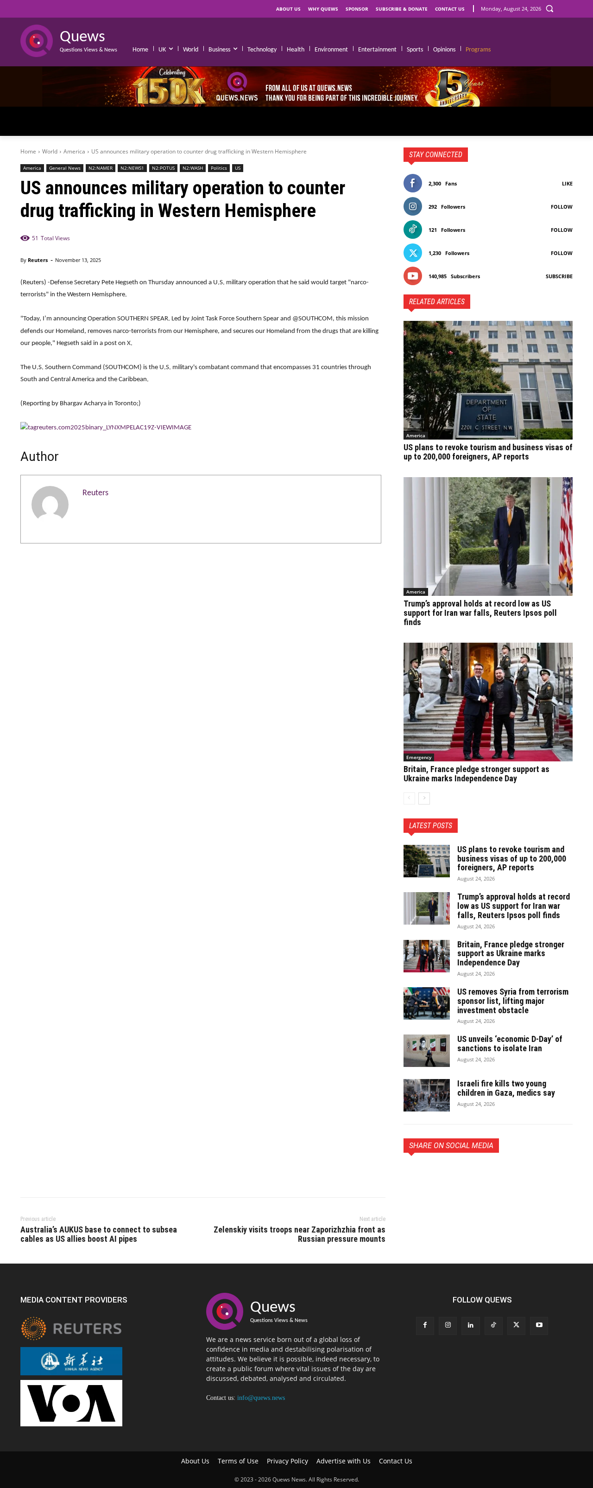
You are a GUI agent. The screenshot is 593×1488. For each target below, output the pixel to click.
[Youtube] (539, 1326)
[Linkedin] (470, 1326)
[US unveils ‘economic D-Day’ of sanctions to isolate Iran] (427, 1051)
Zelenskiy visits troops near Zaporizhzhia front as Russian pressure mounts (299, 1234)
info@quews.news (261, 1397)
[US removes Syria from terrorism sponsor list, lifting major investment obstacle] (427, 1003)
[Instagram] (448, 1326)
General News (65, 168)
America (74, 151)
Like (567, 183)
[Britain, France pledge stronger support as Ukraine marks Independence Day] (488, 702)
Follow (562, 206)
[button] (549, 8)
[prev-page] (409, 798)
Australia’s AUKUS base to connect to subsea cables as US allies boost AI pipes (98, 1234)
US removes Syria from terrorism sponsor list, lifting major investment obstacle (512, 1001)
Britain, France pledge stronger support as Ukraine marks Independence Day (476, 773)
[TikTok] (494, 1326)
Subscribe (559, 276)
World (49, 151)
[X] (434, 1174)
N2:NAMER (100, 168)
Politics (219, 168)
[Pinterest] (455, 1174)
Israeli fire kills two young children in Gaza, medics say (506, 1088)
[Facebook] (413, 1174)
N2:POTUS (163, 168)
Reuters (38, 259)
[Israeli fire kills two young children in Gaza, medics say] (427, 1095)
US (237, 168)
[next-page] (424, 798)
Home (28, 151)
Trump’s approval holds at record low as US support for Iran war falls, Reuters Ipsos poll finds (480, 613)
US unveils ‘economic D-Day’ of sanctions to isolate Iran (509, 1043)
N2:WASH (193, 168)
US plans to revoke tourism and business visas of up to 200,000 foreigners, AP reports (488, 451)
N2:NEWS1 (132, 168)
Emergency (418, 757)
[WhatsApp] (476, 1174)
